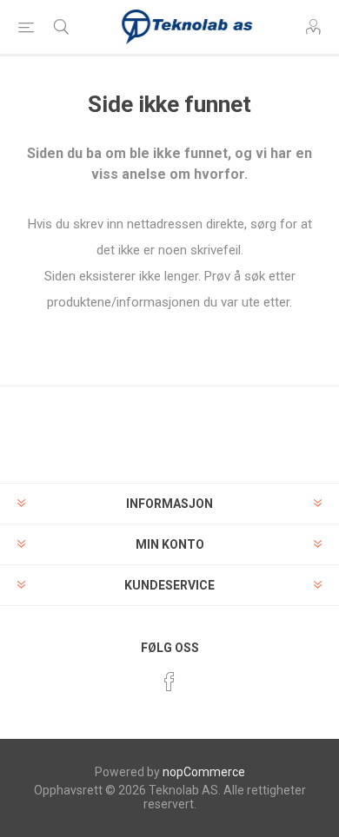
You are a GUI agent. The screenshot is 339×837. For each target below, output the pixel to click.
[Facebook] (169, 681)
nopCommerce (204, 772)
